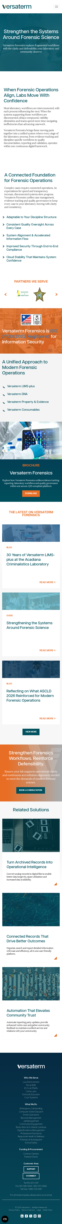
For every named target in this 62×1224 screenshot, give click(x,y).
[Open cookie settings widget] (4, 1219)
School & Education (31, 1094)
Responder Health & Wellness (31, 1136)
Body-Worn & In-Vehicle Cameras (31, 1127)
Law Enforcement (31, 1082)
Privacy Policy (14, 1210)
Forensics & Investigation (31, 1140)
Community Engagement (31, 1124)
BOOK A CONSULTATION (30, 790)
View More (31, 732)
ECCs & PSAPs (31, 1088)
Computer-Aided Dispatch (31, 1112)
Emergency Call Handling (31, 1108)
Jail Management (31, 1121)
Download (31, 494)
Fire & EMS (31, 1085)
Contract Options (31, 1154)
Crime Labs (31, 1091)
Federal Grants (31, 1157)
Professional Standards (31, 1133)
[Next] (56, 294)
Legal (39, 1210)
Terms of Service (28, 1210)
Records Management (31, 1118)
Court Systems (31, 1097)
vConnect (31, 1176)
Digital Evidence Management (31, 1130)
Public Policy (47, 1210)
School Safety (31, 1143)
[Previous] (5, 294)
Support (31, 1169)
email (49, 1195)
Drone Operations (31, 1115)
